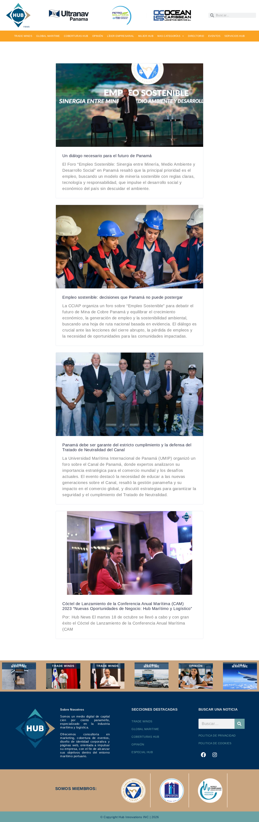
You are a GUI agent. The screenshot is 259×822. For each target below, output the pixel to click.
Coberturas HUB (145, 736)
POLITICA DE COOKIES (214, 743)
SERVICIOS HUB (234, 36)
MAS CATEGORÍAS (168, 36)
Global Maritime (145, 729)
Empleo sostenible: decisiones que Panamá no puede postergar (122, 297)
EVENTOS (214, 36)
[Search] (240, 724)
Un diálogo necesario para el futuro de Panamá (107, 156)
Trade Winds (142, 721)
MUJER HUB (146, 36)
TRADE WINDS (23, 36)
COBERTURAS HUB (76, 36)
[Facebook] (203, 755)
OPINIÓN (97, 36)
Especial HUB (142, 752)
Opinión (138, 744)
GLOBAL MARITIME (48, 36)
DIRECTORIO (196, 36)
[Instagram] (215, 755)
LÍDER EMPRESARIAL (120, 36)
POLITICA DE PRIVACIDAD (217, 735)
